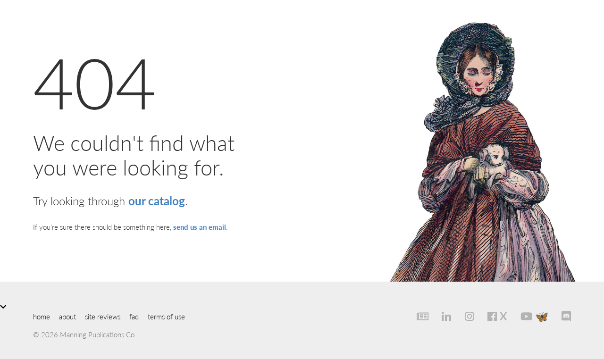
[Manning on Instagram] (464, 316)
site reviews (102, 316)
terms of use (166, 316)
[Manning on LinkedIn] (441, 316)
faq (134, 316)
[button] (302, 306)
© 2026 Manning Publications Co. (84, 334)
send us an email (199, 227)
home (41, 316)
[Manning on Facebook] (487, 316)
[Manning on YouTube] (521, 316)
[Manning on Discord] (561, 316)
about (67, 316)
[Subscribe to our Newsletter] (417, 316)
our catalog (156, 200)
